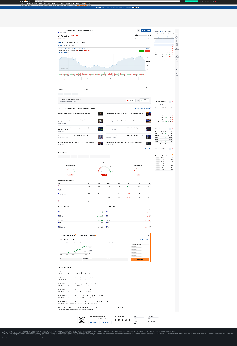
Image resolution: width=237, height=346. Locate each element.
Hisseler (169, 31)
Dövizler (156, 31)
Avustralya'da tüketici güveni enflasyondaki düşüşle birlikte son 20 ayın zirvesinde (75, 120)
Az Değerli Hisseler (158, 151)
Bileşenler (65, 45)
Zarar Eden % (167, 104)
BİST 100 (156, 44)
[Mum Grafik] (59, 48)
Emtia (165, 31)
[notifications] (213, 1)
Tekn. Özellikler (72, 5)
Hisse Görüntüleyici (76, 3)
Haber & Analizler (71, 42)
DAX (155, 46)
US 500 (156, 50)
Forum (83, 42)
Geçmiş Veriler (71, 45)
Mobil (135, 318)
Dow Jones (157, 48)
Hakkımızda (150, 316)
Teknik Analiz (62, 153)
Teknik (78, 42)
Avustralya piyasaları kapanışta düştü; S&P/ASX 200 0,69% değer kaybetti (124, 142)
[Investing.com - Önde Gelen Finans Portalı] (25, 1)
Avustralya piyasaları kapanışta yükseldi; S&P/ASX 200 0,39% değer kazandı (124, 120)
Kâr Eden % (161, 104)
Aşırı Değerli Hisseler (167, 151)
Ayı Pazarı (132, 100)
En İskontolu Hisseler (160, 148)
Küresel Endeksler (66, 5)
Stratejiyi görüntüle (144, 239)
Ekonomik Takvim (69, 3)
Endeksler (23, 5)
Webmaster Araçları (138, 323)
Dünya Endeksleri (46, 5)
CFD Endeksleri (59, 5)
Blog (135, 316)
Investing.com (60, 115)
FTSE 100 (156, 54)
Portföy (135, 321)
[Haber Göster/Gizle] (87, 48)
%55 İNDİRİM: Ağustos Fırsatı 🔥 (191, 1)
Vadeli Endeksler (52, 5)
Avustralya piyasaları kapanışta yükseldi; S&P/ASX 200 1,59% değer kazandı (124, 113)
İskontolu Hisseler (91, 5)
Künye (149, 323)
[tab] (61, 156)
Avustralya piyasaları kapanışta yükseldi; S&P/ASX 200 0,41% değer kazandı (124, 128)
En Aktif (156, 104)
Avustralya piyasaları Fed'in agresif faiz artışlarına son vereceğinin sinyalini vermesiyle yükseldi (76, 128)
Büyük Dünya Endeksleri (37, 5)
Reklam (149, 318)
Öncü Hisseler (158, 128)
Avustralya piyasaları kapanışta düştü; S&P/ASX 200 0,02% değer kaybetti (76, 142)
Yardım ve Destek (151, 321)
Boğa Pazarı (145, 100)
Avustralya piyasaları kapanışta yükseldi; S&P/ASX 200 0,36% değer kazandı (76, 135)
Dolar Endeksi (157, 56)
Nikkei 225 (156, 52)
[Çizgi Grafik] (61, 48)
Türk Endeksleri (29, 5)
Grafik (63, 42)
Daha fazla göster (147, 148)
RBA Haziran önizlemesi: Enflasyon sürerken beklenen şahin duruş (74, 113)
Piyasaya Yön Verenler (160, 101)
